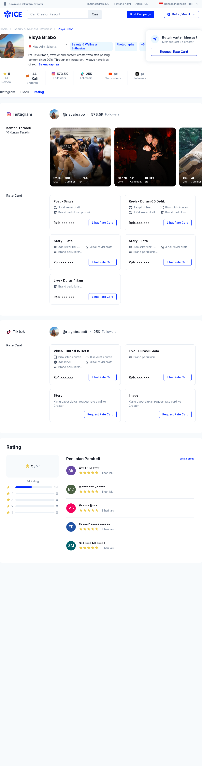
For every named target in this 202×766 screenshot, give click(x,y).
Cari (95, 14)
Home (4, 29)
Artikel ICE (142, 3)
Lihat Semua (187, 458)
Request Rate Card (174, 52)
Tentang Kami (122, 3)
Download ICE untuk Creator (26, 4)
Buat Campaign (140, 14)
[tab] (7, 92)
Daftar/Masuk (181, 14)
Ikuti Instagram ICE (98, 3)
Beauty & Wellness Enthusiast (33, 29)
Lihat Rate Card (102, 222)
